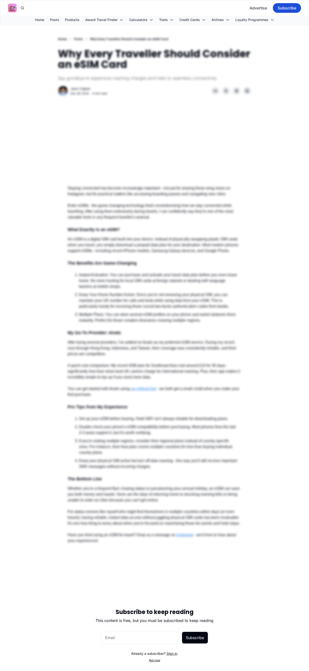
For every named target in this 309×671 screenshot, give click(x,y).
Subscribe (195, 637)
